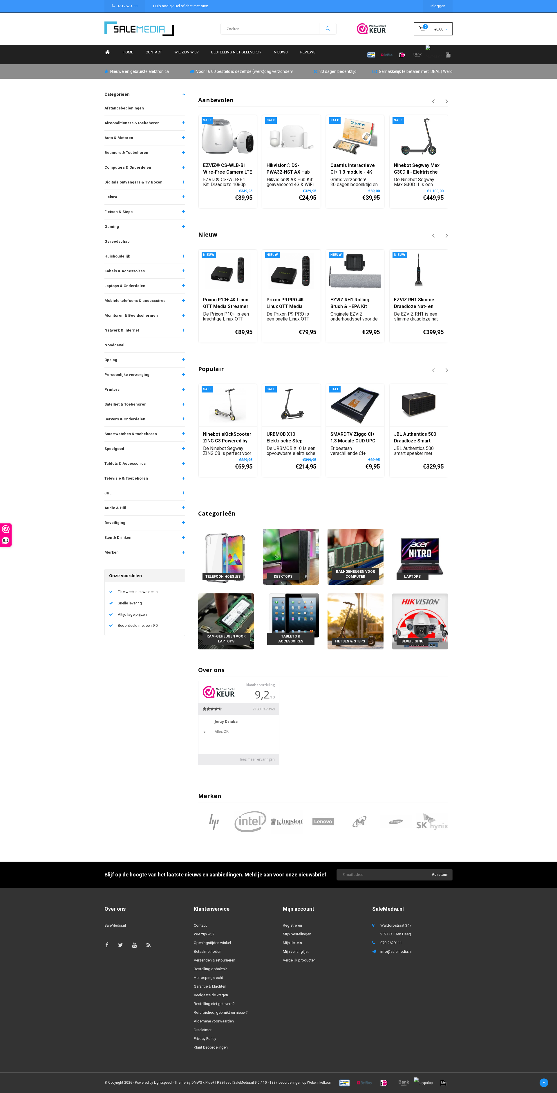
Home (107, 52)
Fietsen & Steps (118, 212)
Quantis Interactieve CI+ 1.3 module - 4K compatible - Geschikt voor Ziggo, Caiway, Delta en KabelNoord (354, 169)
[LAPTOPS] (420, 556)
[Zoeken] (328, 29)
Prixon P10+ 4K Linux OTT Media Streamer (225, 303)
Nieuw (207, 234)
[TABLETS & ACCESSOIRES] (291, 621)
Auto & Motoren (118, 138)
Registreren (292, 925)
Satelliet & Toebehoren (125, 404)
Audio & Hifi (115, 508)
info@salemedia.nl (396, 951)
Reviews (308, 52)
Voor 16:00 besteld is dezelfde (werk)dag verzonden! (244, 71)
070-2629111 (391, 943)
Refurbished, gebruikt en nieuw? (221, 1012)
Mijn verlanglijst (296, 951)
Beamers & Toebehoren (126, 152)
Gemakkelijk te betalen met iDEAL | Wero (416, 71)
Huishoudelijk (117, 256)
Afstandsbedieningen (124, 108)
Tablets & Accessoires (125, 463)
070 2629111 (127, 6)
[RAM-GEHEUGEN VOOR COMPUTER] (356, 556)
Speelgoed (114, 448)
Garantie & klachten (210, 986)
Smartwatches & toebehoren (130, 434)
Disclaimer (202, 1030)
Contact (154, 52)
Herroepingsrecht (208, 977)
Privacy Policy (205, 1038)
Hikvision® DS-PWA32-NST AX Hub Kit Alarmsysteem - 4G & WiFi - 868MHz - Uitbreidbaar (291, 169)
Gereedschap (117, 241)
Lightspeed (163, 1083)
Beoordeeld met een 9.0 (138, 625)
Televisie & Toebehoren (126, 478)
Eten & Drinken (117, 537)
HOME (128, 52)
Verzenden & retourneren (214, 960)
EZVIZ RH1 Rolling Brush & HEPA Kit (349, 303)
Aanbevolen (216, 100)
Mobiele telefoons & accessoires (134, 300)
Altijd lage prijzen (132, 614)
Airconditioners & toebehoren (132, 123)
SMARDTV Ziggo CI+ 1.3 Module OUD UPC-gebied (353, 437)
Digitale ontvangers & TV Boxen (133, 182)
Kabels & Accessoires (124, 271)
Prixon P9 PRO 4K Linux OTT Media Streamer (285, 303)
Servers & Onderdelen (124, 419)
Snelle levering (130, 603)
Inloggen (438, 6)
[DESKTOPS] (291, 556)
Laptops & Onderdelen (124, 286)
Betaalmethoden (207, 951)
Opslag (110, 360)
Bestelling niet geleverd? (236, 52)
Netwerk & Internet (121, 330)
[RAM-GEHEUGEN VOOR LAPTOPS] (226, 621)
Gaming (111, 226)
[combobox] (278, 29)
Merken (111, 552)
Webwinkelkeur (319, 1083)
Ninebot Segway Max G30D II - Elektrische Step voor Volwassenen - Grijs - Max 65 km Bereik (417, 169)
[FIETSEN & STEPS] (356, 621)
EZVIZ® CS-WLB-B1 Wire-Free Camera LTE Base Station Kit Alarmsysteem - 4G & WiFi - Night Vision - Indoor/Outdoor (227, 169)
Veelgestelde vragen (211, 995)
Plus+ (209, 1083)
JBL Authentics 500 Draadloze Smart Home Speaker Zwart (417, 437)
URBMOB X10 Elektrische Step (285, 437)
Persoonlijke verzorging (126, 374)
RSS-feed (224, 1083)
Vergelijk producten (299, 960)
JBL (107, 493)
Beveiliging (114, 523)
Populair (211, 369)
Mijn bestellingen (297, 934)
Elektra (110, 197)
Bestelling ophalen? (210, 969)
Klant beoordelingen (211, 1047)
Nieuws (281, 52)
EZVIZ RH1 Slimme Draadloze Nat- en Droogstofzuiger (414, 303)
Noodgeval (114, 345)
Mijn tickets (292, 943)
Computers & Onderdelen (127, 167)
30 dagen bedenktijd (338, 71)
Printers (112, 389)
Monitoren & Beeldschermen (131, 315)
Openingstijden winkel (212, 943)
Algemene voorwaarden (214, 1021)
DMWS (196, 1083)
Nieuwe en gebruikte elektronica (139, 71)
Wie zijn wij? (186, 52)
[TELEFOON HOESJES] (226, 556)
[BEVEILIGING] (420, 621)
